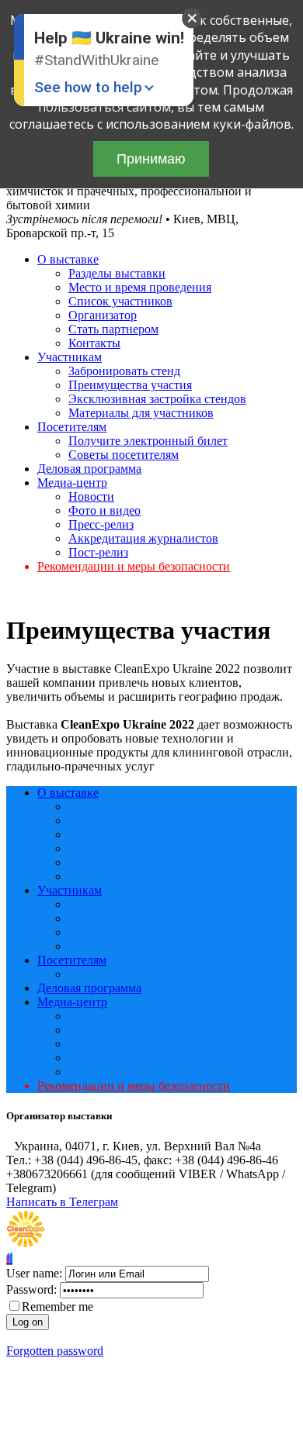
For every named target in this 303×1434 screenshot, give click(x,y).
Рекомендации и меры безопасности (133, 566)
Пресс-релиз (101, 524)
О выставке (68, 259)
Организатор (102, 315)
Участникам (69, 357)
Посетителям (71, 426)
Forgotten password (54, 1350)
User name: (34, 1273)
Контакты (94, 343)
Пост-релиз (98, 552)
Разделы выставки (116, 273)
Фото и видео (104, 510)
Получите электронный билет (148, 440)
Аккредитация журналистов (143, 538)
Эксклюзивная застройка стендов (157, 398)
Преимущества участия (130, 384)
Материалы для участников (141, 412)
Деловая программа (89, 468)
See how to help (88, 87)
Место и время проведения (139, 287)
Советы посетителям (123, 454)
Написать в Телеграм (62, 1201)
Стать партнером (113, 329)
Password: (31, 1289)
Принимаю (151, 159)
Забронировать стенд (124, 370)
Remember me (57, 1306)
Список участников (120, 301)
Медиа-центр (72, 482)
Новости (91, 496)
